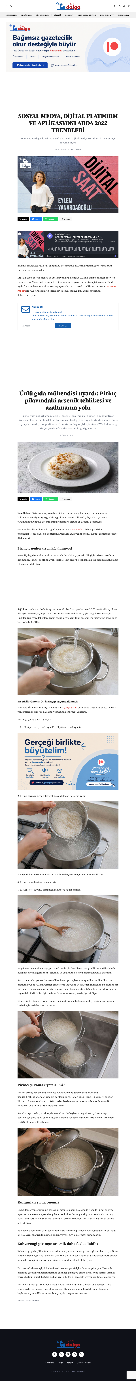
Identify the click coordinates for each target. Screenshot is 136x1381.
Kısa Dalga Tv (107, 15)
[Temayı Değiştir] (6, 6)
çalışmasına (70, 707)
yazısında (77, 529)
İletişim (70, 1362)
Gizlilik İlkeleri (84, 1362)
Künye (60, 1362)
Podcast (69, 15)
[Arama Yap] (11, 6)
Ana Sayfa (49, 1362)
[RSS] (81, 1354)
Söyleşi (57, 15)
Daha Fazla (124, 15)
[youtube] (124, 6)
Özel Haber (11, 15)
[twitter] (119, 6)
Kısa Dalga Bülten (87, 15)
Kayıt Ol (63, 325)
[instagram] (129, 6)
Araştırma (26, 15)
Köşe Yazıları (43, 15)
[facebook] (114, 6)
